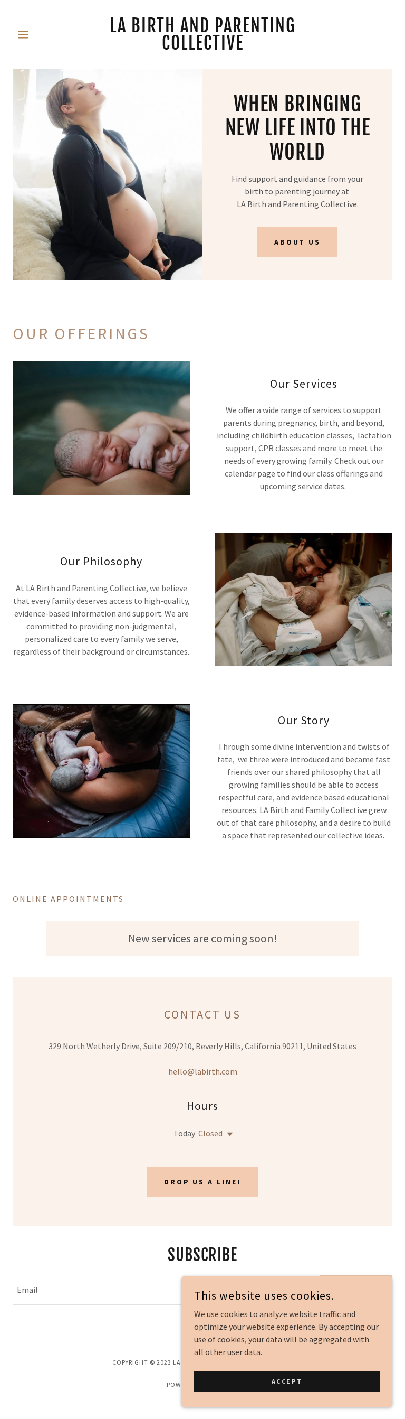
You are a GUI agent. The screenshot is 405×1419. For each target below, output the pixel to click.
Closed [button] (210, 1133)
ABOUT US (297, 242)
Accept (287, 1381)
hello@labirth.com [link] (202, 1071)
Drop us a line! (203, 1182)
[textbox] (160, 1290)
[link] (202, 46)
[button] (41, 34)
